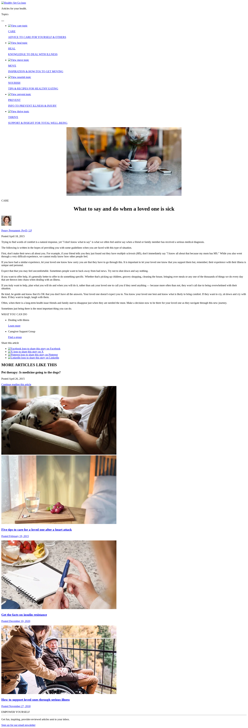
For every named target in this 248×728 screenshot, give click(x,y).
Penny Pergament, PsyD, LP (16, 230)
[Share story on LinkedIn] (33, 357)
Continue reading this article (16, 384)
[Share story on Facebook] (34, 348)
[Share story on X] (26, 351)
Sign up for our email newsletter (18, 725)
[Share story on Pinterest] (33, 354)
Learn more (14, 325)
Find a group (15, 337)
